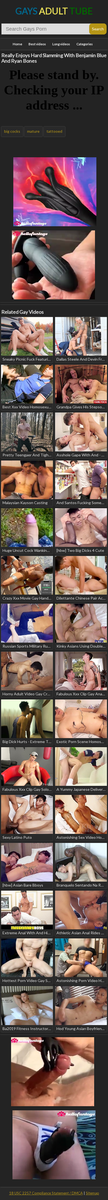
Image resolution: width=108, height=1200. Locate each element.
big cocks (12, 131)
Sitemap (92, 1193)
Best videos (37, 44)
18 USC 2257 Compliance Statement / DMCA (46, 1193)
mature (33, 131)
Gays (54, 11)
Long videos (61, 44)
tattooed (54, 131)
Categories (84, 44)
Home (17, 44)
